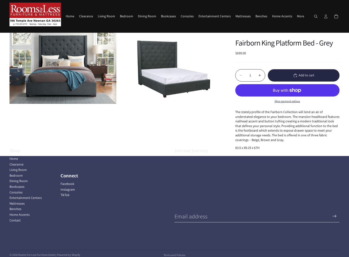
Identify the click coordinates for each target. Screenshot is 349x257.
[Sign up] (335, 216)
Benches (15, 209)
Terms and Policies (174, 255)
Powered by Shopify (68, 255)
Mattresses (17, 203)
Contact (15, 220)
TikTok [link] (65, 195)
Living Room (18, 170)
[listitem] (301, 16)
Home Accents (19, 214)
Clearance (16, 164)
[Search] (316, 16)
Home (13, 158)
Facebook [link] (67, 184)
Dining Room (18, 181)
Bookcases (16, 186)
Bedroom (16, 175)
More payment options (287, 101)
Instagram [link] (68, 189)
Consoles (16, 192)
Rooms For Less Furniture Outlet (37, 255)
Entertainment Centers (25, 198)
